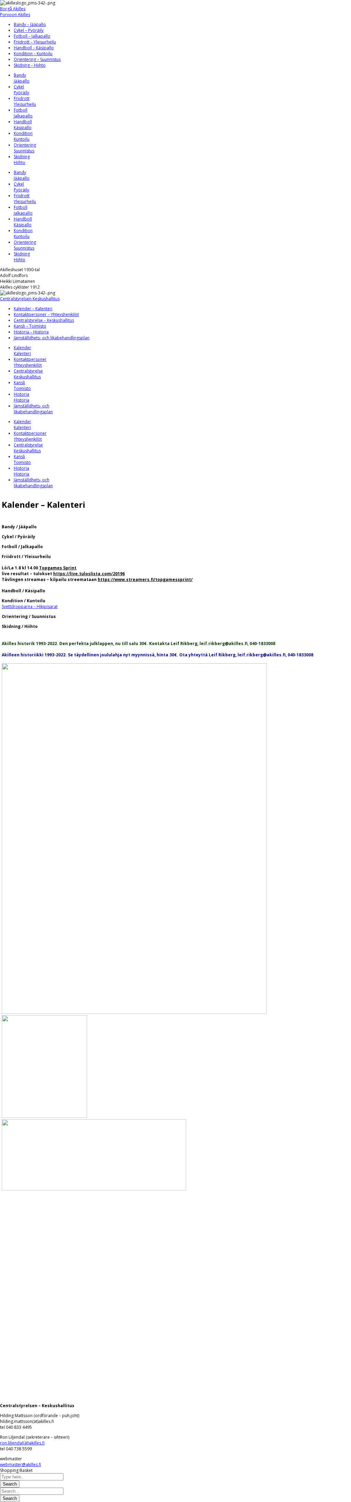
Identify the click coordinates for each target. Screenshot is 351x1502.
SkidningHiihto (22, 159)
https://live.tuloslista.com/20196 (89, 574)
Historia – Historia (31, 332)
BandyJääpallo (21, 78)
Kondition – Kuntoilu (33, 53)
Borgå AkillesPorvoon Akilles (15, 11)
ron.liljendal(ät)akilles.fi (22, 1443)
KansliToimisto (22, 385)
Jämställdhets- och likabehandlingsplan (51, 338)
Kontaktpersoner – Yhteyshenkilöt (46, 314)
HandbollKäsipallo (23, 124)
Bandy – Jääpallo (30, 24)
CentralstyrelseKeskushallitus (28, 374)
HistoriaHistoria (21, 397)
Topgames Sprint (57, 568)
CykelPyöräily (21, 90)
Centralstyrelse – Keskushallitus (44, 320)
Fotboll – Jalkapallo (32, 36)
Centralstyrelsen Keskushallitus (30, 299)
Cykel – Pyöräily (29, 30)
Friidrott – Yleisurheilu (35, 42)
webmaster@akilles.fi (20, 1464)
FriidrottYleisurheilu (25, 101)
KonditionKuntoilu (23, 136)
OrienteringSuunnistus (25, 148)
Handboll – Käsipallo (34, 48)
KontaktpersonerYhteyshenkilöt (30, 362)
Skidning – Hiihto (30, 65)
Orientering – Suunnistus (37, 59)
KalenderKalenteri (22, 350)
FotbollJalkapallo (23, 113)
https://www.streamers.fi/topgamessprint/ (145, 579)
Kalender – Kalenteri (33, 309)
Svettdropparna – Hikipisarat (30, 606)
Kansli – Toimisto (30, 326)
